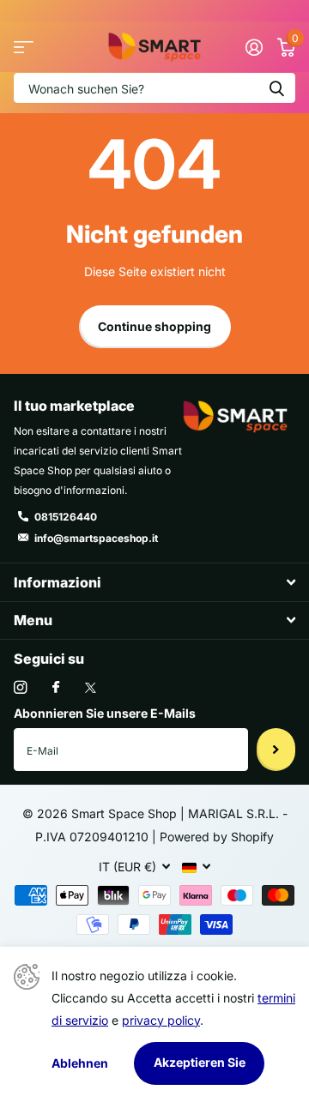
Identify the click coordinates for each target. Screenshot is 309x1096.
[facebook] (55, 688)
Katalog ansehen (23, 47)
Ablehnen (80, 1063)
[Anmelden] (254, 47)
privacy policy (161, 1020)
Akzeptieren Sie (199, 1062)
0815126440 (65, 516)
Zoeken (276, 88)
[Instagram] (20, 687)
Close (154, 581)
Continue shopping (154, 326)
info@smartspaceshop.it (96, 538)
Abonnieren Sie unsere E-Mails (105, 713)
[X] (90, 688)
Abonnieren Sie (276, 749)
